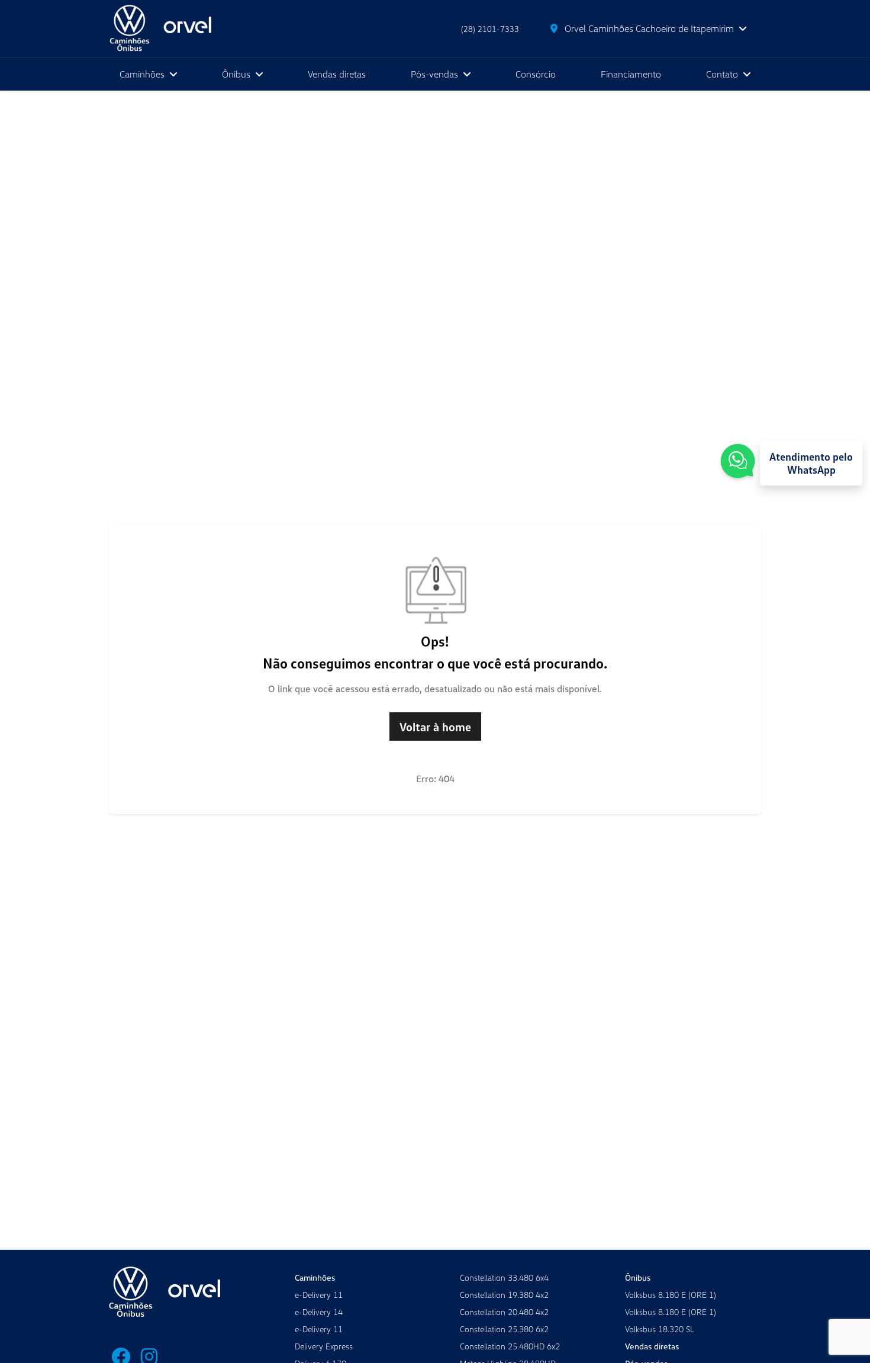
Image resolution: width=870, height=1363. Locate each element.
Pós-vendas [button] (435, 74)
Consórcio (535, 74)
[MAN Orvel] (169, 28)
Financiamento (631, 74)
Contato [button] (723, 74)
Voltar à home (435, 726)
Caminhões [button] (143, 74)
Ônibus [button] (237, 74)
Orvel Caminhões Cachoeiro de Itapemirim (649, 28)
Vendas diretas (337, 74)
